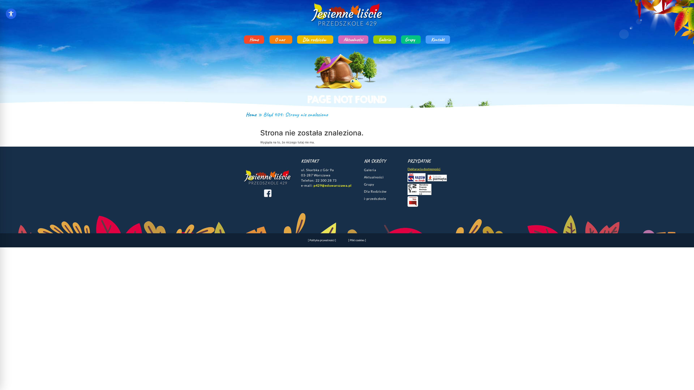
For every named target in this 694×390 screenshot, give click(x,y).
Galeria (385, 39)
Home (254, 39)
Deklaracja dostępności (424, 169)
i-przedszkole (375, 199)
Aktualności (353, 39)
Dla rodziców (314, 39)
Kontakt (438, 39)
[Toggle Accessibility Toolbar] (11, 13)
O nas (280, 39)
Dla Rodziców (375, 191)
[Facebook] (267, 193)
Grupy (410, 39)
